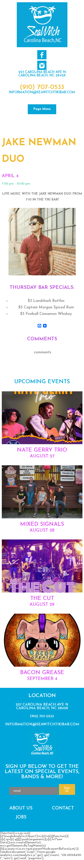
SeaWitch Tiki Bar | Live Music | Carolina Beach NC (42, 24)
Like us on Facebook (42, 54)
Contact (63, 808)
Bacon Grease (42, 672)
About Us (20, 808)
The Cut (42, 598)
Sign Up (67, 789)
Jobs (20, 817)
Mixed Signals (42, 524)
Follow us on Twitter (42, 65)
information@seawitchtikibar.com (42, 92)
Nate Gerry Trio (42, 450)
